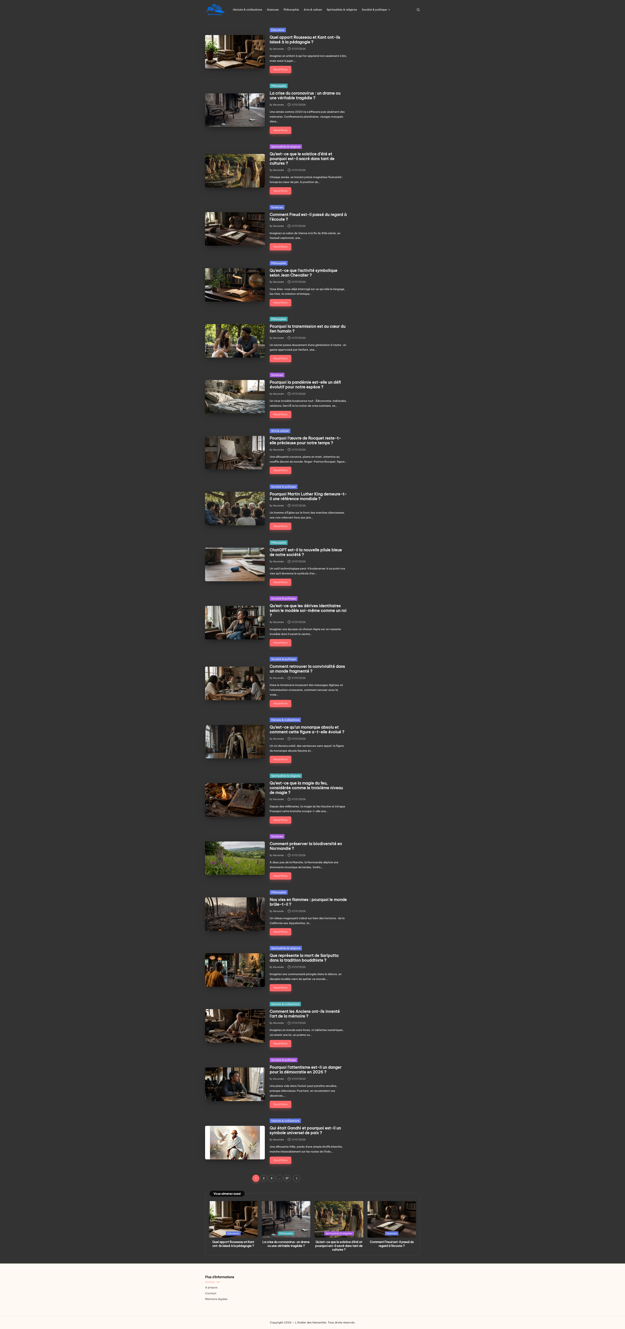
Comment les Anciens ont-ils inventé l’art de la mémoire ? (305, 1013)
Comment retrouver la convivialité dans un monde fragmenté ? (307, 668)
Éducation (277, 30)
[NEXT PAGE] (296, 1178)
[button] (296, 1178)
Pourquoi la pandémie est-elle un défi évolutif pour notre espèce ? (305, 384)
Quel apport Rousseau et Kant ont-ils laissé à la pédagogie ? (305, 39)
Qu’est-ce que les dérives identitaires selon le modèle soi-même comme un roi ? (308, 610)
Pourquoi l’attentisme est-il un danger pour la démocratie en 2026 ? (306, 1069)
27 (287, 1178)
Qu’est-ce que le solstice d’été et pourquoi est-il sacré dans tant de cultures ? (302, 158)
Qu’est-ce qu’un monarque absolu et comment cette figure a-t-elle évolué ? (307, 729)
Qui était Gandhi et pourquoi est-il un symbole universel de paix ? (305, 1130)
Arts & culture (280, 430)
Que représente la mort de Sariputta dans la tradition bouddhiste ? (304, 958)
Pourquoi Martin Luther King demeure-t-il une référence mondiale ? (308, 496)
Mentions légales (216, 1299)
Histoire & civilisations (285, 720)
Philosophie (278, 86)
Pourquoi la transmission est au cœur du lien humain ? (308, 328)
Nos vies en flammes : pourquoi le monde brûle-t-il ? (308, 902)
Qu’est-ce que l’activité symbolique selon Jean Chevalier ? (303, 272)
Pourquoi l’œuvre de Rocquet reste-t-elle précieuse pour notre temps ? (305, 440)
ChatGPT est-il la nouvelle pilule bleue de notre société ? (306, 552)
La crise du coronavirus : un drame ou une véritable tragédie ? (305, 95)
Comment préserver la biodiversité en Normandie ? (306, 846)
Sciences (277, 207)
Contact (210, 1293)
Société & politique (283, 486)
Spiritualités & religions (285, 146)
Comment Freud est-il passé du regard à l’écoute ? (308, 217)
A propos (211, 1287)
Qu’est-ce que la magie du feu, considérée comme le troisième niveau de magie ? (306, 788)
